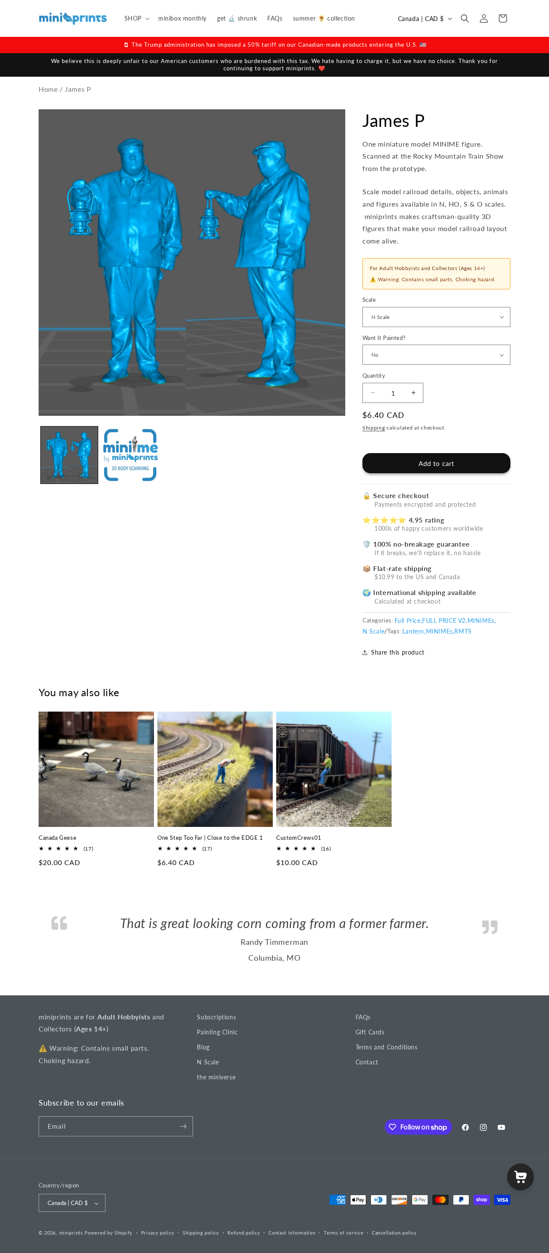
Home (48, 89)
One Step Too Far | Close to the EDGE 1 (210, 837)
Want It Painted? (383, 337)
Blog (203, 1078)
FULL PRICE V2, (444, 620)
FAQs (363, 1048)
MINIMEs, (482, 620)
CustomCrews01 (299, 837)
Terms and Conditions (387, 1078)
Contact (367, 1093)
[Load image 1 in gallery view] (69, 455)
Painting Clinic (217, 1063)
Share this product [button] (398, 652)
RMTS (462, 631)
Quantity (373, 375)
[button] (136, 18)
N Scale (373, 631)
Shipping (373, 427)
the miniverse (216, 1108)
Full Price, (408, 620)
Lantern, (414, 631)
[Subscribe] (183, 1157)
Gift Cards (370, 1063)
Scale (369, 299)
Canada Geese (57, 837)
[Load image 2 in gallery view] (130, 455)
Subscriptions (216, 1048)
